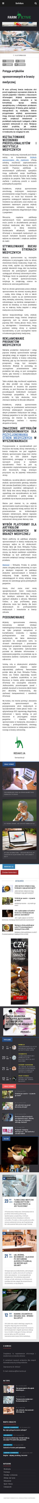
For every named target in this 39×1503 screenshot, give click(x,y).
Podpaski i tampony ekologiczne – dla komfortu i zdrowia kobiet (25, 1131)
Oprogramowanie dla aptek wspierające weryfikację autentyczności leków (27, 1048)
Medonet (6, 565)
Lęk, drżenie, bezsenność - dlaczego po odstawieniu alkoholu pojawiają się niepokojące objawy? (27, 1069)
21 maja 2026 (21, 1407)
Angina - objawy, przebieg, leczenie (15, 1455)
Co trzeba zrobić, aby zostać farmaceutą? (19, 823)
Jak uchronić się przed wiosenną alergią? (22, 1106)
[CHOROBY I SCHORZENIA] (19, 1230)
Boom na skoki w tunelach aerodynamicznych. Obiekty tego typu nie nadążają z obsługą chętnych (24, 1119)
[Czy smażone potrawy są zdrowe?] (19, 939)
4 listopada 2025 (21, 1091)
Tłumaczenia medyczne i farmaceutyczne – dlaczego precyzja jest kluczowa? (26, 1058)
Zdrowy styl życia (9, 1478)
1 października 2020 (26, 1452)
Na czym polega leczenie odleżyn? (15, 1430)
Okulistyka (7, 1469)
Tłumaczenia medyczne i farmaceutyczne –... (24, 1400)
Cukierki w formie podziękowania (14, 1447)
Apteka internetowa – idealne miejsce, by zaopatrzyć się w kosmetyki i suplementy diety (19, 854)
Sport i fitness (23, 1076)
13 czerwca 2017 (21, 1102)
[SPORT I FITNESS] (19, 1290)
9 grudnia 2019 (19, 1445)
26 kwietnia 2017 (26, 1427)
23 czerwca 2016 (21, 1114)
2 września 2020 (22, 1385)
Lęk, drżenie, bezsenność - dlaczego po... (25, 1411)
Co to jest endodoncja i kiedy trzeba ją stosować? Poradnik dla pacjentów (16, 1439)
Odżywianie (7, 1481)
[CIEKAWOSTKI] (19, 1176)
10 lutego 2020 (20, 1127)
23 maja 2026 (21, 1396)
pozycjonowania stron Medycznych (17, 436)
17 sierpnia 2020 (19, 1435)
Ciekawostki (22, 1054)
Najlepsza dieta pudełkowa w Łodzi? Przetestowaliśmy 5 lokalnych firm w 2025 (24, 927)
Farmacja (21, 1044)
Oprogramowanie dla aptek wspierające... (25, 1389)
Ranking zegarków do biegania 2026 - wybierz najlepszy (25, 1079)
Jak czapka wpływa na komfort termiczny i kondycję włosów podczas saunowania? (25, 913)
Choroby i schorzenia (25, 1065)
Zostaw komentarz (9, 872)
